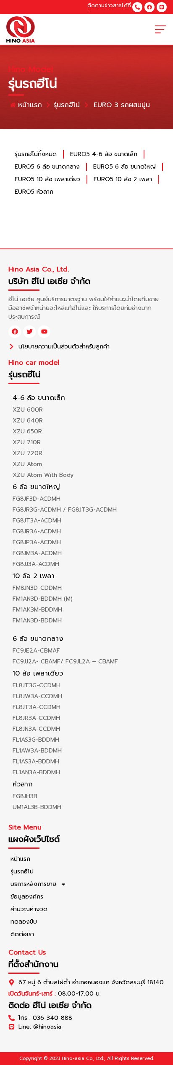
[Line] (162, 7)
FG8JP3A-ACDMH (37, 542)
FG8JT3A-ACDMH (37, 520)
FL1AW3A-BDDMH (37, 750)
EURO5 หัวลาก (34, 191)
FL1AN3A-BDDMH (36, 772)
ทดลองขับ (23, 921)
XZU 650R (27, 431)
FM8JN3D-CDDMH (37, 588)
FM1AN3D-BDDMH (37, 620)
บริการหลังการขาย (33, 884)
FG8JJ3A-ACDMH (36, 564)
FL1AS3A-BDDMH (36, 761)
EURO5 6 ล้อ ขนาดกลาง (47, 166)
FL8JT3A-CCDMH (36, 707)
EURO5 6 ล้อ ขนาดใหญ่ (124, 166)
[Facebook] (149, 7)
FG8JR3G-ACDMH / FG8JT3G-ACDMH (65, 509)
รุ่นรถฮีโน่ (22, 871)
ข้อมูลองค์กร (26, 896)
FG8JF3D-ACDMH (36, 498)
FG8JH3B (25, 796)
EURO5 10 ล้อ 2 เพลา (123, 179)
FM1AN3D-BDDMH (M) (43, 598)
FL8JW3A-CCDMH (37, 696)
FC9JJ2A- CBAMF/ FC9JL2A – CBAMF (65, 661)
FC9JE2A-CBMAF (36, 650)
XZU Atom (27, 464)
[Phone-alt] (137, 7)
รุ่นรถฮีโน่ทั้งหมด (36, 154)
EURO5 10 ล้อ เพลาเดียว (47, 179)
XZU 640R (28, 420)
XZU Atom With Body (43, 475)
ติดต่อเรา (22, 934)
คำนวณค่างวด (28, 909)
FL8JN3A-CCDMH (36, 729)
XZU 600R (28, 409)
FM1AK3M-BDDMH (37, 609)
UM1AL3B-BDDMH (37, 807)
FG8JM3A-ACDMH (37, 553)
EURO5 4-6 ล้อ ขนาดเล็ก (103, 154)
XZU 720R (27, 453)
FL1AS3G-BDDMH (36, 739)
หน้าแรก (20, 859)
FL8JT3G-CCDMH (36, 685)
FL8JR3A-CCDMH (36, 718)
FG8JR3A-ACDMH (37, 531)
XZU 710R (27, 442)
